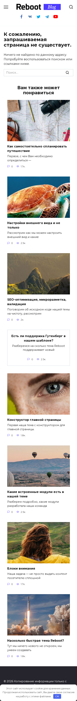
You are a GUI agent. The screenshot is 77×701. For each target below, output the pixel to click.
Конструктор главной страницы (34, 420)
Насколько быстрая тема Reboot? (35, 640)
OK (57, 696)
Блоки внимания (21, 568)
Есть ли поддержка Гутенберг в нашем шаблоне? (38, 338)
